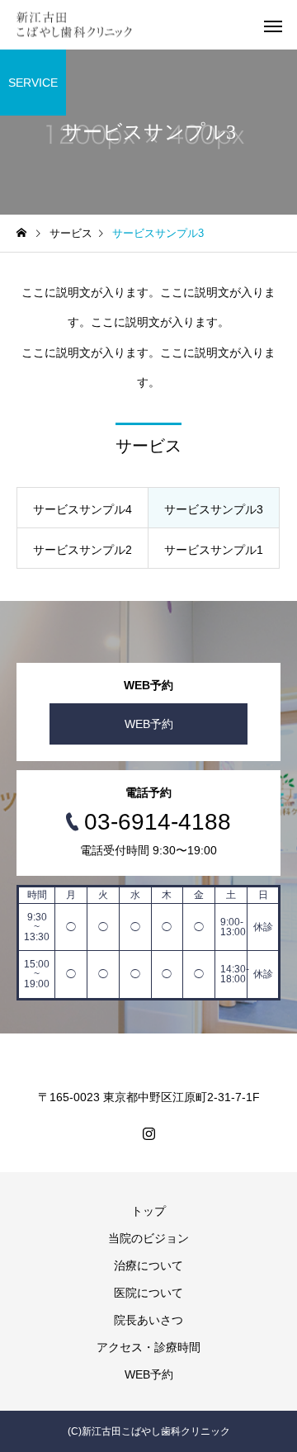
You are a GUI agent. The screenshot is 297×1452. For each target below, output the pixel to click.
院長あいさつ (148, 1320)
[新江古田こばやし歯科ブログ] (74, 25)
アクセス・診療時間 (148, 1347)
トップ (148, 1211)
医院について (148, 1292)
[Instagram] (148, 1133)
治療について (148, 1265)
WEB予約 (149, 724)
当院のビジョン (148, 1238)
